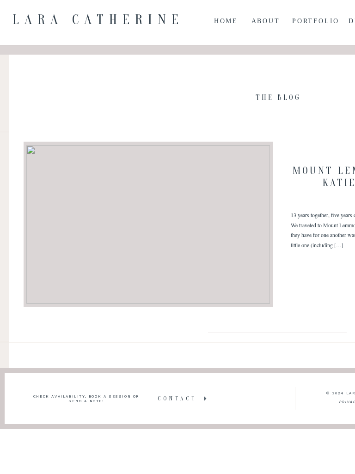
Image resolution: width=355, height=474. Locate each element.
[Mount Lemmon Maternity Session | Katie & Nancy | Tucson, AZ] (148, 224)
